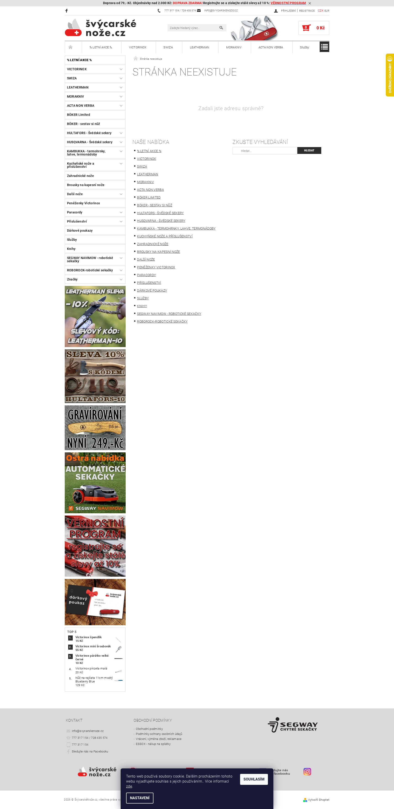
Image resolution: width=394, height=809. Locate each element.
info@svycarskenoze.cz (88, 731)
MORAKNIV (233, 47)
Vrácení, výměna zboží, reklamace (158, 739)
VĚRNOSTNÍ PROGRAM (288, 3)
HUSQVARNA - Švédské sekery (89, 142)
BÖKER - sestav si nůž (83, 124)
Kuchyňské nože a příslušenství (80, 165)
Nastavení (140, 798)
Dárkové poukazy (80, 230)
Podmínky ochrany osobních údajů (159, 734)
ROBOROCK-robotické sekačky (90, 270)
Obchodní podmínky (149, 729)
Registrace (307, 10)
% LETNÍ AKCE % (101, 47)
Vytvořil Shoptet (318, 799)
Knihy (71, 249)
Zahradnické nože (80, 176)
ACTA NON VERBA (271, 47)
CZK (321, 10)
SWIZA (168, 47)
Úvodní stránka (73, 47)
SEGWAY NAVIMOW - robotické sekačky (90, 259)
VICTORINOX (137, 47)
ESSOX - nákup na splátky (153, 744)
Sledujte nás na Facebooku (90, 751)
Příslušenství (77, 221)
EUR (326, 10)
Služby (304, 47)
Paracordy (75, 212)
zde (129, 786)
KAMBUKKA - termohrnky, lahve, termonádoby (86, 152)
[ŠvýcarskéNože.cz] (107, 27)
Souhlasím (254, 779)
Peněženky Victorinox (83, 203)
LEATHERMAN (199, 47)
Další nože (75, 194)
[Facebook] (67, 11)
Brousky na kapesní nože (85, 185)
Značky (72, 279)
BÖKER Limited (78, 115)
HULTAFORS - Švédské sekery (89, 133)
